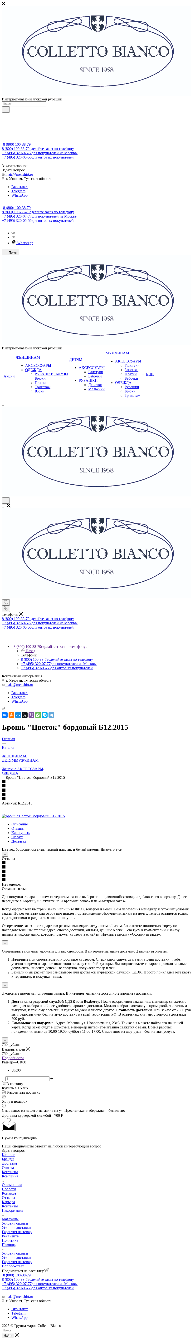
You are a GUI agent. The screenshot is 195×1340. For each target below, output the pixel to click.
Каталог (8, 1155)
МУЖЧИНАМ (27, 760)
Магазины (10, 1219)
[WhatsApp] (38, 715)
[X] (25, 715)
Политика (10, 1240)
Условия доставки (16, 1228)
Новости (9, 1189)
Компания (10, 1176)
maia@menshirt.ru (19, 174)
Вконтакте (19, 187)
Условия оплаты (15, 1223)
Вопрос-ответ (13, 1266)
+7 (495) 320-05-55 (38, 157)
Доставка (18, 841)
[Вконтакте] (13, 233)
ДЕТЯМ (8, 760)
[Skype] (45, 715)
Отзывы (17, 828)
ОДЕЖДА (10, 773)
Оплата (17, 837)
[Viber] (31, 715)
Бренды (8, 1159)
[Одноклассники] (11, 715)
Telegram (18, 191)
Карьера (8, 1202)
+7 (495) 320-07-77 (40, 153)
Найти (8, 1335)
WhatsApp (19, 195)
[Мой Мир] (18, 715)
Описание (19, 824)
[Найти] (6, 109)
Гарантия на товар (17, 1232)
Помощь (8, 1245)
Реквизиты (11, 1236)
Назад (30, 651)
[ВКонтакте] (5, 715)
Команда (9, 1193)
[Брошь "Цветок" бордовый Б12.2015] (33, 816)
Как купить (20, 833)
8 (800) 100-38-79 (17, 144)
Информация (12, 1210)
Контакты (10, 1172)
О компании (12, 1185)
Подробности (13, 1058)
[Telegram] (13, 237)
